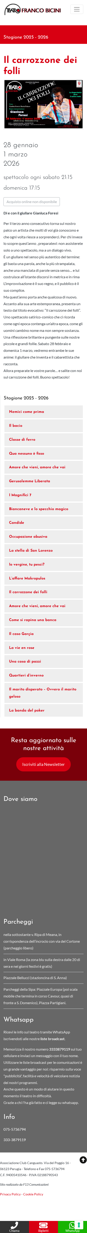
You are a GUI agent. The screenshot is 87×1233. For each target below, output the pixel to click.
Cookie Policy (33, 1194)
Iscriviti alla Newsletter (43, 764)
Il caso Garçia (21, 634)
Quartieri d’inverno (26, 675)
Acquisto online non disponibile (31, 201)
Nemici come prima (26, 412)
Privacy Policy (10, 1194)
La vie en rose (21, 648)
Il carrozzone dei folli (28, 592)
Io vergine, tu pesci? (26, 564)
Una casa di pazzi (25, 661)
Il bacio (15, 426)
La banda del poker (27, 710)
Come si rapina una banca (32, 620)
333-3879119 (14, 1139)
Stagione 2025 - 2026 (25, 37)
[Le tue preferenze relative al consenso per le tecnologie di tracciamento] (78, 1224)
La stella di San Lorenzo (31, 551)
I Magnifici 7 (20, 495)
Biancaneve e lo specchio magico (38, 509)
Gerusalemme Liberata (29, 481)
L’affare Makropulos (27, 578)
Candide (16, 523)
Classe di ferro (22, 440)
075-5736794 (14, 1129)
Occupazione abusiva (28, 537)
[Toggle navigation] (76, 9)
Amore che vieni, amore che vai (37, 467)
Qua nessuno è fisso (26, 454)
